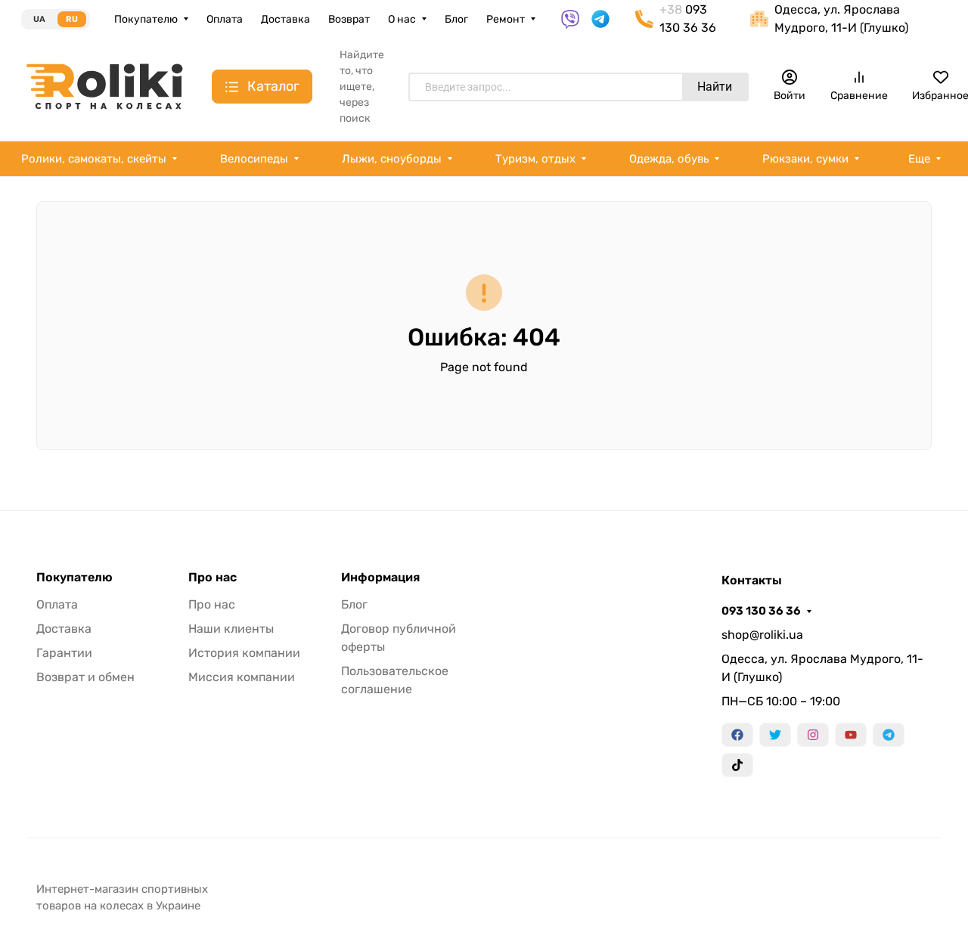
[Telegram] (888, 735)
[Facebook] (737, 735)
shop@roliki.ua (762, 634)
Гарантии (64, 653)
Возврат (349, 19)
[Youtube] (851, 735)
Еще (919, 159)
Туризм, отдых (535, 159)
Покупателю (146, 19)
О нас (402, 19)
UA (39, 19)
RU (72, 19)
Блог (456, 19)
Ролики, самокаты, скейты (93, 159)
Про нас (212, 578)
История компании (244, 653)
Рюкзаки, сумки (805, 159)
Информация (380, 578)
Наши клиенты (231, 628)
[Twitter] (775, 735)
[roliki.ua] (104, 86)
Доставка (285, 19)
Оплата (224, 19)
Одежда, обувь (669, 159)
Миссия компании (241, 677)
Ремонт (505, 19)
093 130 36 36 (761, 611)
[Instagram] (813, 735)
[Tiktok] (737, 765)
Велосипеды (254, 159)
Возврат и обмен (85, 677)
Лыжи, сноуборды (392, 159)
